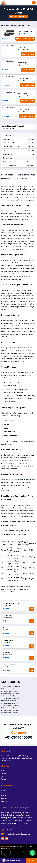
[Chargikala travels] (3, 2)
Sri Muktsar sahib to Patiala (9, 703)
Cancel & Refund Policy (28, 853)
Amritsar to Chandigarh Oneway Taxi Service (16, 820)
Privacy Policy (3, 853)
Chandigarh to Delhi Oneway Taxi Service (15, 812)
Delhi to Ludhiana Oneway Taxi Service (14, 823)
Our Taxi (4, 796)
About (3, 793)
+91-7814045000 (18, 737)
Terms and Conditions (13, 853)
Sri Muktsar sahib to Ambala (9, 710)
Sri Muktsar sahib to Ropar (9, 691)
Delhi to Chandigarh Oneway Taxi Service (15, 815)
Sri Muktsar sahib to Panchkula (10, 693)
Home (3, 790)
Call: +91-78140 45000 (13, 860)
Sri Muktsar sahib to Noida (9, 708)
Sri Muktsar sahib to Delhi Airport (11, 689)
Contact (4, 798)
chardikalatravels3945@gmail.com (19, 834)
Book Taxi (4, 801)
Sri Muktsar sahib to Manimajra (10, 712)
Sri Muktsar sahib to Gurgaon (9, 705)
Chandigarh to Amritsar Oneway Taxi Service (16, 818)
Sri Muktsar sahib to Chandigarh (10, 686)
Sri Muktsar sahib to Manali (9, 700)
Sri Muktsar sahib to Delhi (8, 696)
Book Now (31, 860)
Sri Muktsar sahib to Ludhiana (10, 698)
